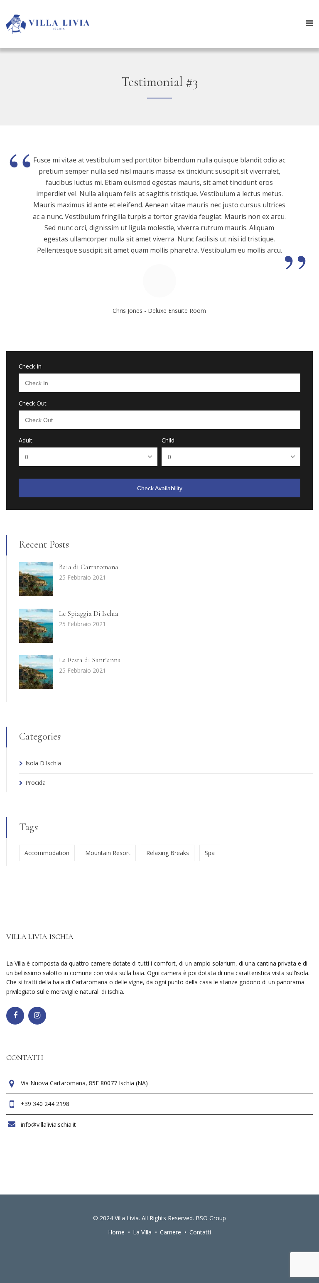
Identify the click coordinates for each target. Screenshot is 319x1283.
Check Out (33, 403)
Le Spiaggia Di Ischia (88, 613)
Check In (30, 366)
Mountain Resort (107, 853)
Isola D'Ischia (43, 763)
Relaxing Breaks (167, 853)
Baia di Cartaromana (88, 567)
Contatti (200, 1232)
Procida (35, 783)
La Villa (142, 1232)
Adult (25, 440)
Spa (210, 853)
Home (116, 1232)
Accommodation (47, 853)
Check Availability (159, 488)
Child (168, 440)
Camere (170, 1232)
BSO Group (211, 1218)
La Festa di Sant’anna (90, 660)
